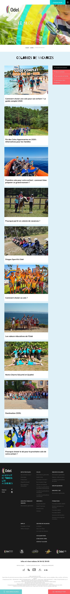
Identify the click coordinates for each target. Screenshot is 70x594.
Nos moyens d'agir (41, 482)
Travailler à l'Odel (25, 526)
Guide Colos (39, 477)
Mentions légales (20, 565)
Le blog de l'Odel (41, 538)
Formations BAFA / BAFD (58, 503)
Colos (38, 472)
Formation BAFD (56, 512)
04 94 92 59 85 (57, 2)
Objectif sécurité (25, 482)
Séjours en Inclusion (41, 484)
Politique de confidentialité (47, 565)
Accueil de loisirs (40, 503)
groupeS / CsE (56, 490)
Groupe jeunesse (57, 485)
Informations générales (42, 474)
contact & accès (41, 541)
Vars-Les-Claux (40, 528)
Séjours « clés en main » (58, 477)
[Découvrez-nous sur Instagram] (11, 492)
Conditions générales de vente (33, 565)
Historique (23, 477)
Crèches (38, 511)
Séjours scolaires (57, 472)
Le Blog (32, 47)
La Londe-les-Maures (42, 531)
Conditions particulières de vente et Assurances (42, 487)
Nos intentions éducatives (24, 485)
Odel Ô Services (40, 506)
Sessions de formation (58, 515)
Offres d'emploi (25, 528)
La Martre (38, 526)
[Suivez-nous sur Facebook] (11, 489)
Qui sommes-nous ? (26, 474)
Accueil (27, 47)
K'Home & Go (40, 508)
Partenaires (24, 479)
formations (56, 501)
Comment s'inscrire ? (41, 479)
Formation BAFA (56, 510)
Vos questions (41, 535)
